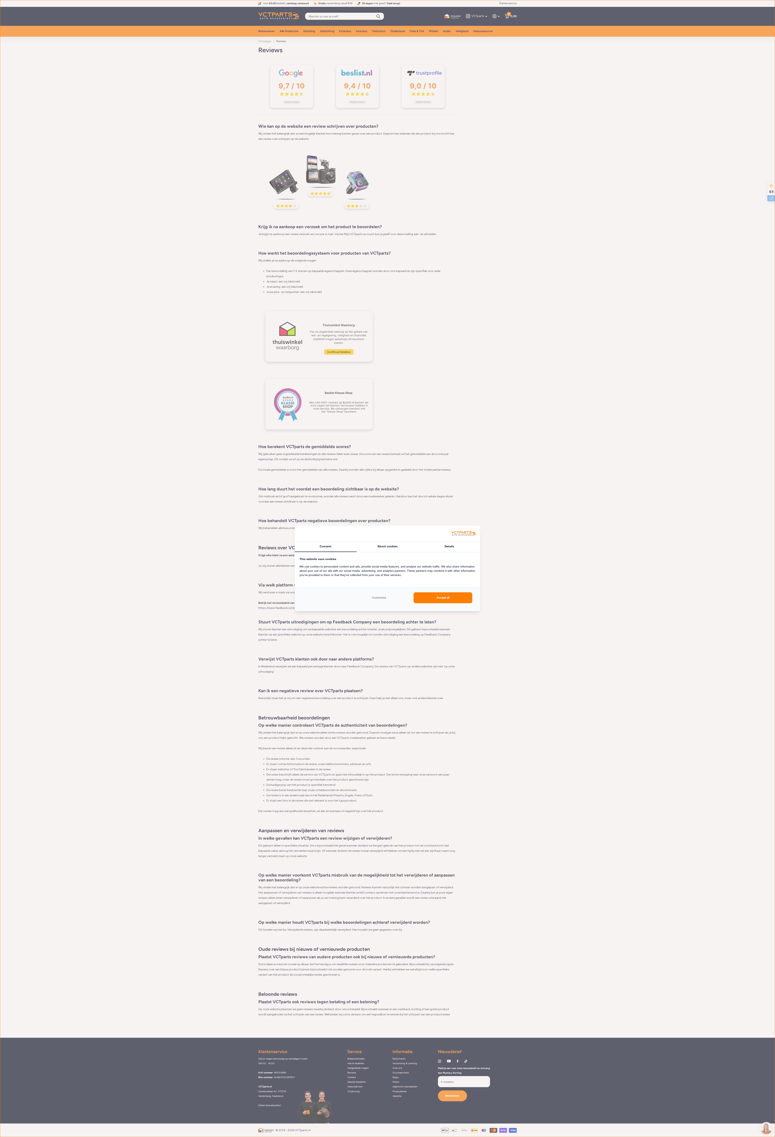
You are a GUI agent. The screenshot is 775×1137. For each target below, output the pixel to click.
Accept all (443, 597)
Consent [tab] (325, 546)
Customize (379, 597)
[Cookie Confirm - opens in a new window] (463, 533)
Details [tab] (449, 546)
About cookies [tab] (387, 546)
